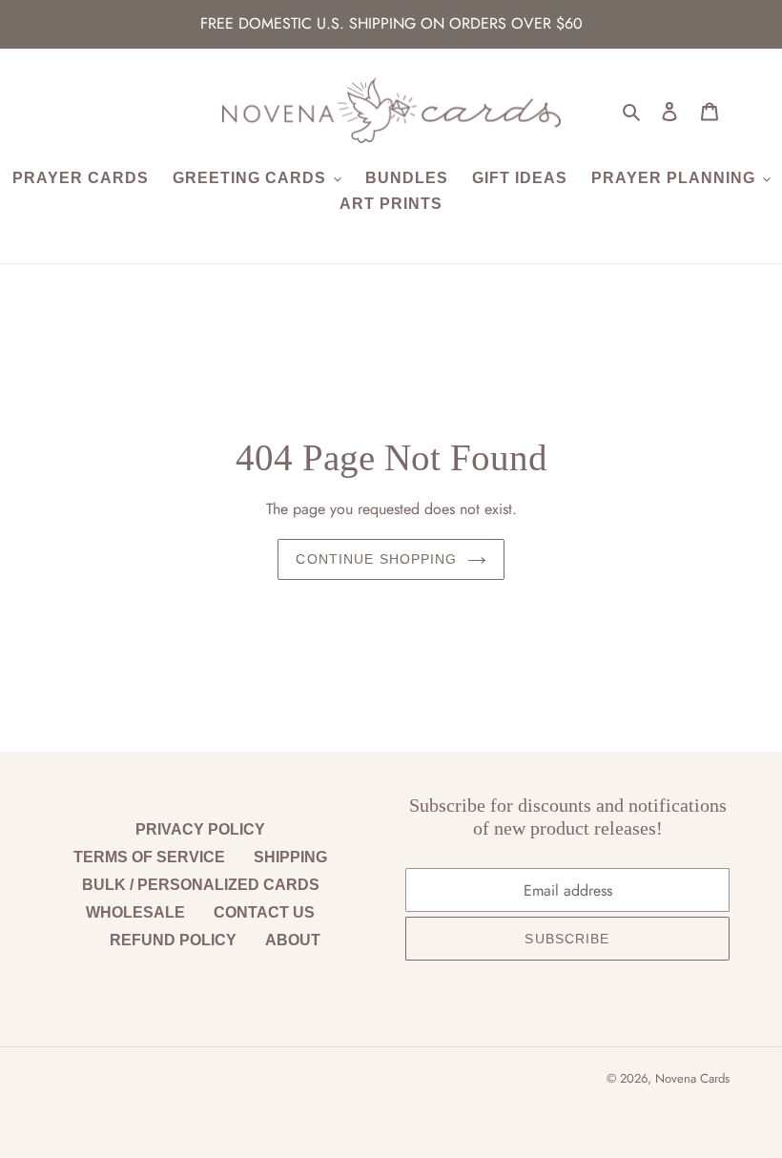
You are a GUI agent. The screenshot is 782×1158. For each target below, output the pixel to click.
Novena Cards (692, 1078)
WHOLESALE (135, 912)
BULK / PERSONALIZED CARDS (200, 885)
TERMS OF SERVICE (149, 857)
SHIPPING (290, 857)
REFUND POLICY (173, 940)
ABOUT (292, 940)
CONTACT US (264, 912)
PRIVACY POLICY (200, 829)
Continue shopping (376, 559)
